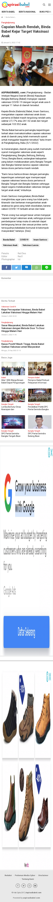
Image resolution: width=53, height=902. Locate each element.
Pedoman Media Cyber (25, 875)
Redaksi (8, 875)
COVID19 (24, 240)
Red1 (20, 256)
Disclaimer (43, 875)
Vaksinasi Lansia (30, 245)
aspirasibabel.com (31, 898)
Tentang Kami (28, 879)
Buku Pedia (45, 12)
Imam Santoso (40, 240)
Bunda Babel (9, 240)
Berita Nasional (27, 12)
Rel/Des (22, 253)
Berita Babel (8, 12)
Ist (19, 259)
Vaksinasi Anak (10, 245)
